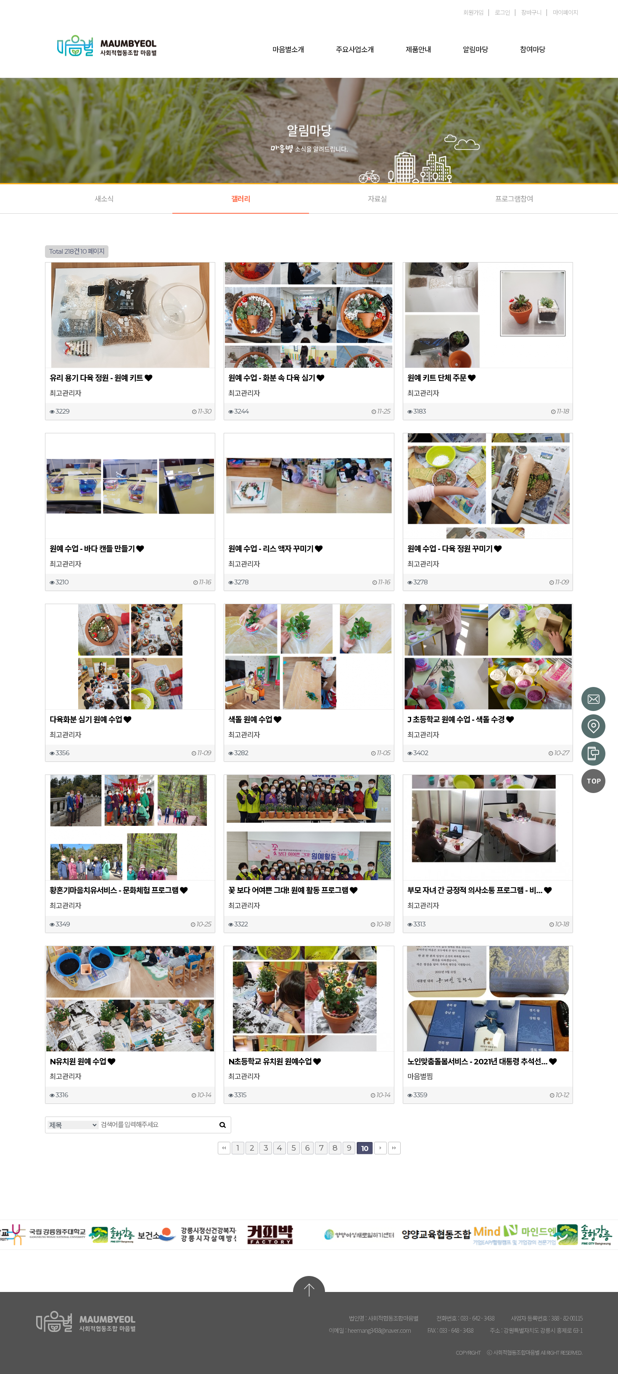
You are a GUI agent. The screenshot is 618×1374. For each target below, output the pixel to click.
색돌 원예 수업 (250, 719)
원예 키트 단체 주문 (436, 378)
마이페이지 (565, 12)
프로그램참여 (514, 199)
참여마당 (532, 49)
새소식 (104, 199)
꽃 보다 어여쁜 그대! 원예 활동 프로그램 (288, 890)
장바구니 (531, 12)
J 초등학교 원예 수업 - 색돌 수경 (455, 719)
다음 (380, 1148)
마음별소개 (288, 49)
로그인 (502, 12)
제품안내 (418, 49)
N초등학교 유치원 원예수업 (270, 1061)
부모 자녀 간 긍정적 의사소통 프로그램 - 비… (474, 890)
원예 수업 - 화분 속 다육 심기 (271, 378)
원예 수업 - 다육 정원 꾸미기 (449, 549)
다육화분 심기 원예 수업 (86, 719)
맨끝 (394, 1148)
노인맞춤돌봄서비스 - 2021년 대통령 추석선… (477, 1061)
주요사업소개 (355, 49)
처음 (224, 1148)
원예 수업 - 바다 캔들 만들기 (92, 549)
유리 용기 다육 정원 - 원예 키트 (96, 378)
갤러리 (240, 199)
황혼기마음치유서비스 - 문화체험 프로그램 (114, 890)
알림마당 (475, 49)
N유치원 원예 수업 (78, 1061)
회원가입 (473, 12)
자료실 (377, 199)
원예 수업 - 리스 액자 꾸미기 (270, 549)
